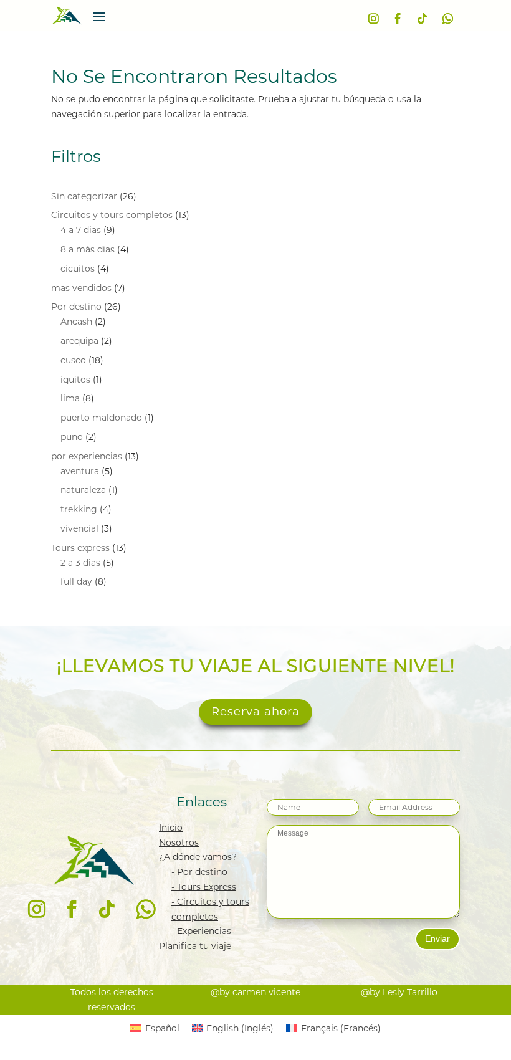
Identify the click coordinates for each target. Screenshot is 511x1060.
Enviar (437, 938)
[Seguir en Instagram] (373, 18)
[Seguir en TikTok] (421, 18)
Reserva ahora (255, 712)
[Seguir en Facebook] (398, 18)
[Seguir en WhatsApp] (448, 18)
